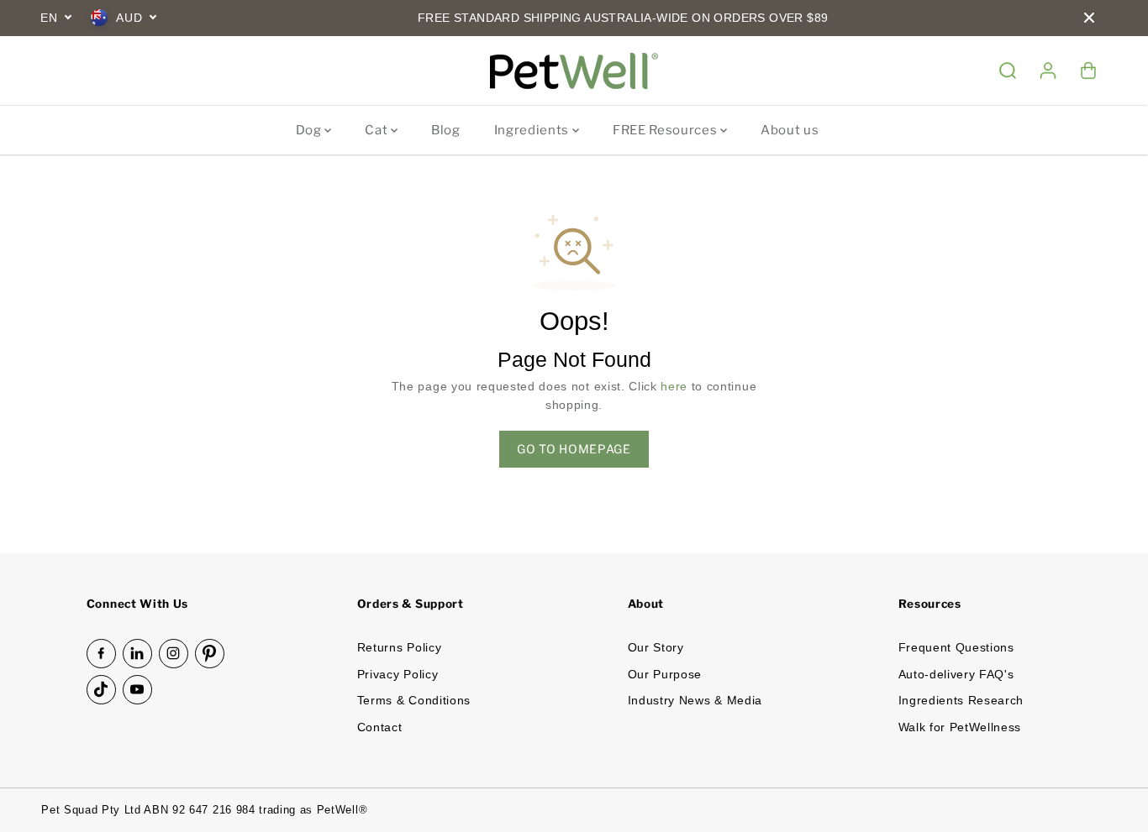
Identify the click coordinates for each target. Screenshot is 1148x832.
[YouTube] (137, 689)
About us (790, 130)
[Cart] (1088, 70)
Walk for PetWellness (960, 727)
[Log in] (1048, 70)
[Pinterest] (209, 653)
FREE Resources (666, 130)
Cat (378, 130)
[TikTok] (101, 689)
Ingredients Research (961, 700)
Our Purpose (665, 674)
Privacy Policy (398, 674)
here (674, 386)
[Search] (1007, 70)
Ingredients (533, 130)
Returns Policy (399, 647)
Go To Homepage (574, 449)
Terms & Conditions (414, 700)
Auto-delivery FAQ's (956, 674)
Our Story (656, 647)
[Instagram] (173, 653)
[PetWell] (574, 70)
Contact (380, 727)
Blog (446, 130)
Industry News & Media (695, 700)
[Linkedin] (137, 653)
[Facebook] (101, 653)
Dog (310, 130)
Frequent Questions (956, 647)
